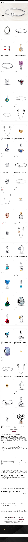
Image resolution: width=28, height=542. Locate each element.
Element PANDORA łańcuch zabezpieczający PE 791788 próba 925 (7, 138)
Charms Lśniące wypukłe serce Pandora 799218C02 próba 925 (20, 89)
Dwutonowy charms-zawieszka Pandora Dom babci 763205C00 (20, 222)
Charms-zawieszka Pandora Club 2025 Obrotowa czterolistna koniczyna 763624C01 (7, 105)
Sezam (12, 517)
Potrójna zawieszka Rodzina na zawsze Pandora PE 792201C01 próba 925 (20, 342)
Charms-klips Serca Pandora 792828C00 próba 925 (6, 89)
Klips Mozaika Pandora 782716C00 (4, 222)
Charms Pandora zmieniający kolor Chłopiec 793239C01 (6, 291)
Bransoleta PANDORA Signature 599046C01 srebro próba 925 (20, 172)
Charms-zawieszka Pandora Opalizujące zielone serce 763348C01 (6, 308)
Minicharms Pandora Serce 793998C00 (4, 172)
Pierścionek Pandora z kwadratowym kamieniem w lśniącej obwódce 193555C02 (20, 256)
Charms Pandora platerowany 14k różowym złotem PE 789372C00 (19, 426)
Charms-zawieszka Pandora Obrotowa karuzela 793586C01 (7, 256)
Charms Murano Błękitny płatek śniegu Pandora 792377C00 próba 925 (20, 308)
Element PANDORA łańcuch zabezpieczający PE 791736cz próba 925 (20, 376)
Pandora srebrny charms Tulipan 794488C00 (5, 426)
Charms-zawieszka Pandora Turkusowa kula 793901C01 (20, 291)
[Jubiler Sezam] (3, 2)
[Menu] (26, 2)
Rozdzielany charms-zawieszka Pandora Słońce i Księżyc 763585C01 (20, 55)
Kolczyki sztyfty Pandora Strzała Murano (5, 55)
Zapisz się (21, 519)
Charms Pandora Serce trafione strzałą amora (19, 138)
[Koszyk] (25, 2)
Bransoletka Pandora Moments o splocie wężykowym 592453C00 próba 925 (6, 376)
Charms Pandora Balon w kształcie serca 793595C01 (6, 342)
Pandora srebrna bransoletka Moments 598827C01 (19, 105)
